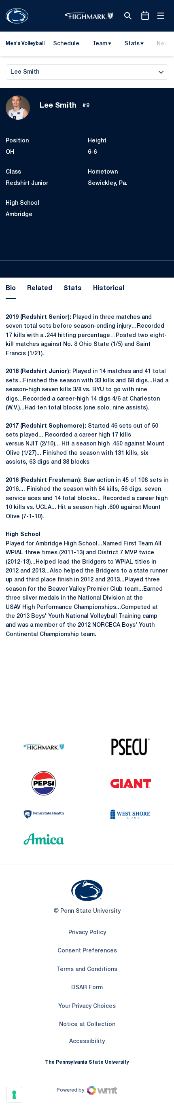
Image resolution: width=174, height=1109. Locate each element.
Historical (108, 288)
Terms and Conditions (87, 969)
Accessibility (87, 1041)
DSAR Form (87, 987)
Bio (11, 288)
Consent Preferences (87, 951)
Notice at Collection (87, 1024)
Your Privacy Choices (87, 1006)
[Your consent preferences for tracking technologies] (14, 1095)
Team (99, 44)
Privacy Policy (87, 932)
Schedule (66, 44)
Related (39, 288)
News (164, 44)
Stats (132, 44)
